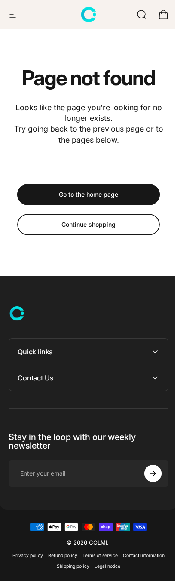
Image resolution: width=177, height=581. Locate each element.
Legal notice (104, 566)
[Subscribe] (146, 473)
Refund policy (59, 555)
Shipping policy (70, 566)
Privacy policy (24, 555)
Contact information (141, 555)
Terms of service (97, 555)
